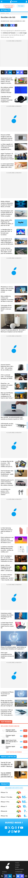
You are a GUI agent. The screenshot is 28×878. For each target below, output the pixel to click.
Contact (17, 862)
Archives (4, 871)
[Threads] (16, 827)
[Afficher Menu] (1, 1)
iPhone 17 (4, 806)
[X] (9, 827)
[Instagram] (12, 831)
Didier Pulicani (6, 21)
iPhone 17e (4, 792)
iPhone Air (4, 811)
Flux (3, 874)
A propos (17, 865)
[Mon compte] (26, 1)
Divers (7, 13)
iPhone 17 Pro (5, 802)
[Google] (12, 827)
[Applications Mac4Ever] (6, 827)
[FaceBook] (18, 827)
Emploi (17, 867)
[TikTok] (9, 831)
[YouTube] (21, 827)
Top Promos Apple (8, 5)
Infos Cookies (18, 874)
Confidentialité (18, 871)
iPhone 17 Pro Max (6, 797)
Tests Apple (21, 5)
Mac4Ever (3, 13)
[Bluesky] (15, 831)
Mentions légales (19, 869)
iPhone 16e (4, 816)
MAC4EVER (14, 1)
